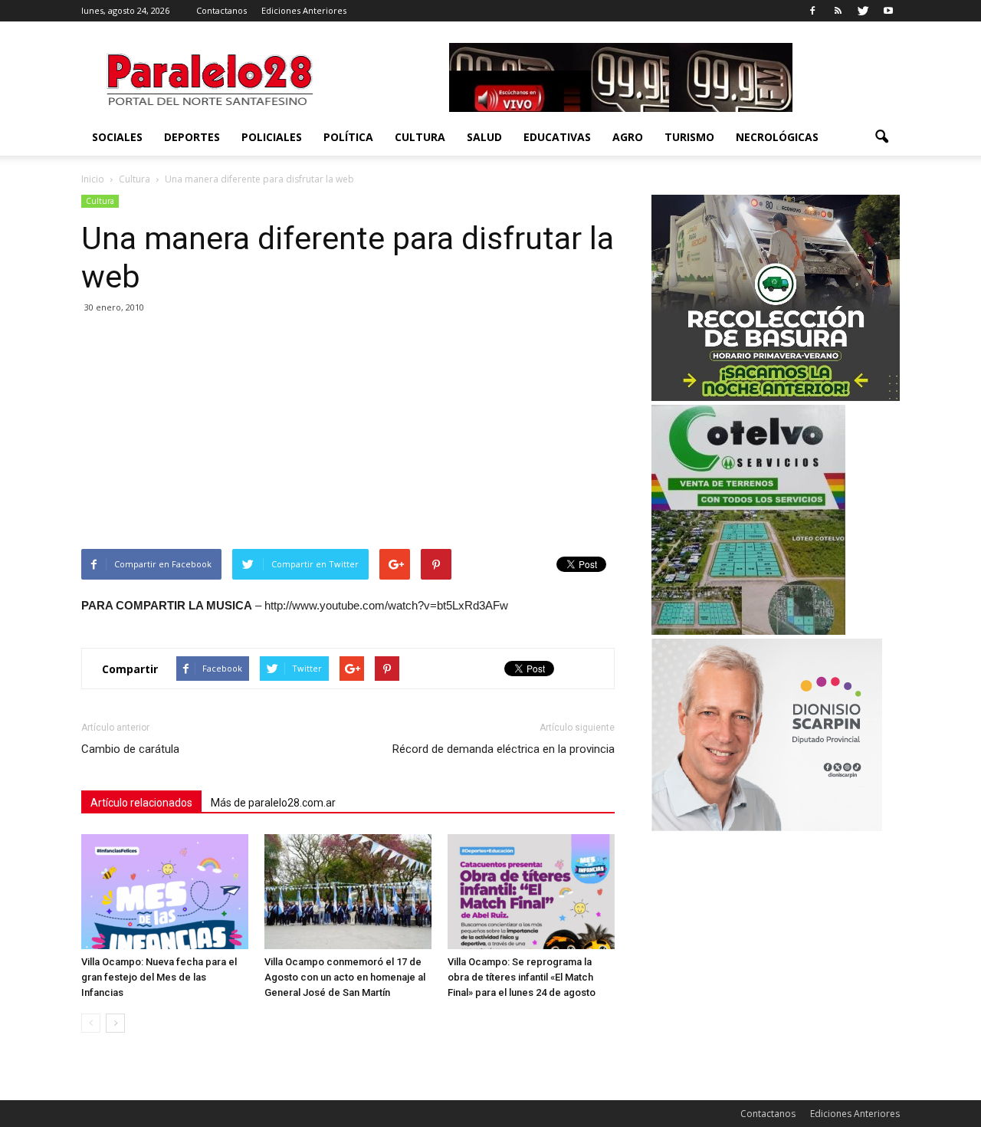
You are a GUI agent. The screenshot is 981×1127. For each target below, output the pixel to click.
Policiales (271, 137)
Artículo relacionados (141, 803)
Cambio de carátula (130, 749)
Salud (484, 137)
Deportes (192, 137)
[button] (881, 137)
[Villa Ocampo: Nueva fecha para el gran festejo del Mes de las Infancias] (164, 891)
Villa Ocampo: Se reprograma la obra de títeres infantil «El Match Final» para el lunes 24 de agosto (521, 977)
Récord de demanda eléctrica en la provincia (503, 749)
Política (348, 137)
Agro (627, 137)
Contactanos (221, 10)
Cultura (420, 137)
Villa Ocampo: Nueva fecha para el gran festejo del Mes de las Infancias (159, 977)
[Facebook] (812, 11)
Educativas (557, 137)
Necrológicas (777, 137)
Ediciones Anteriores (303, 10)
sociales (117, 137)
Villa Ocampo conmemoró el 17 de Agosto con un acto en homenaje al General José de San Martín (344, 977)
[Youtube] (888, 11)
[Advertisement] (348, 434)
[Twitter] (862, 11)
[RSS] (837, 11)
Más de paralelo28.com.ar (273, 803)
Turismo (689, 137)
